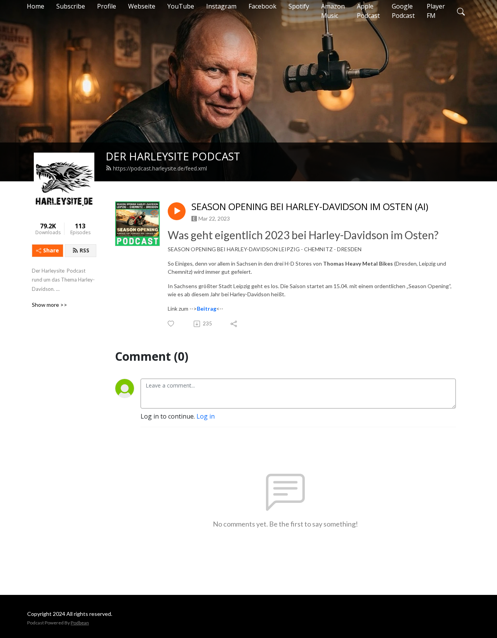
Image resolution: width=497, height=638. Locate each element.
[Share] (234, 324)
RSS (84, 250)
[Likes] (171, 324)
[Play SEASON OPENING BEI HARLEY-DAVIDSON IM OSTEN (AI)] (177, 211)
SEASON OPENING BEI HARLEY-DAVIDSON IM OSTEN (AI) (309, 206)
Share (51, 250)
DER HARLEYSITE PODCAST (173, 156)
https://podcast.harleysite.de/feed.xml (160, 168)
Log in (205, 416)
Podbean (80, 623)
